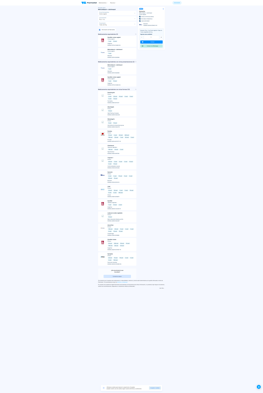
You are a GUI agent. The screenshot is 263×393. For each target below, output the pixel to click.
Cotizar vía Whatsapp (152, 46)
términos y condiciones (122, 282)
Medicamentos (102, 2)
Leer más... (161, 288)
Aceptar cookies (155, 388)
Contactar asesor (117, 276)
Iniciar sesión (177, 2)
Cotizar (152, 42)
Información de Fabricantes (108, 29)
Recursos (112, 2)
